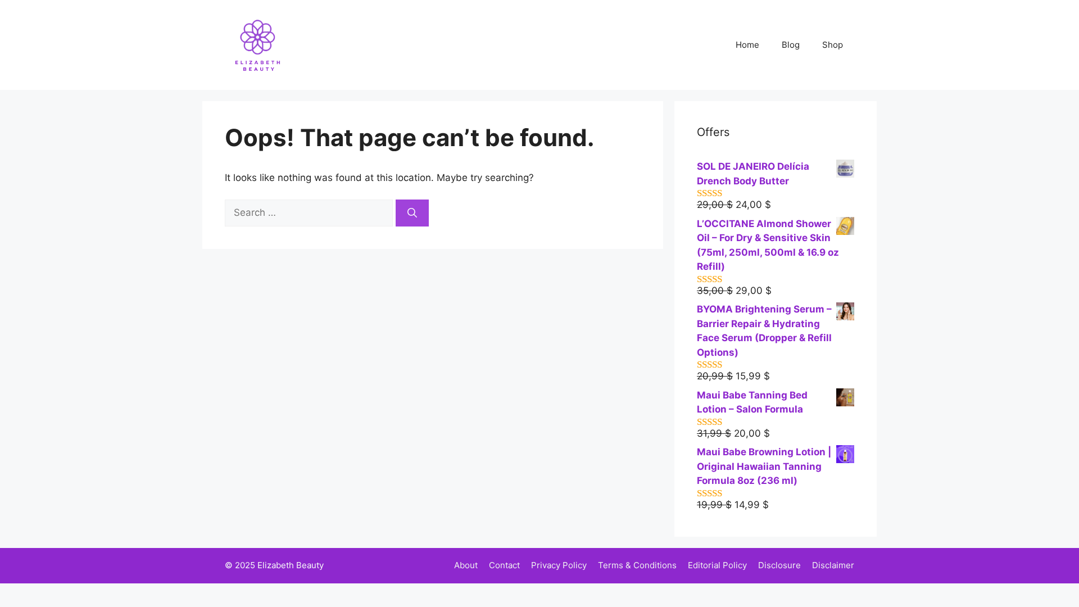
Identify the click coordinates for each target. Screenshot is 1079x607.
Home (747, 44)
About (466, 565)
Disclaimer (833, 565)
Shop (832, 44)
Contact (504, 565)
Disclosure (779, 565)
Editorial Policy (717, 565)
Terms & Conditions (637, 565)
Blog (791, 44)
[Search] (412, 213)
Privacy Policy (559, 565)
